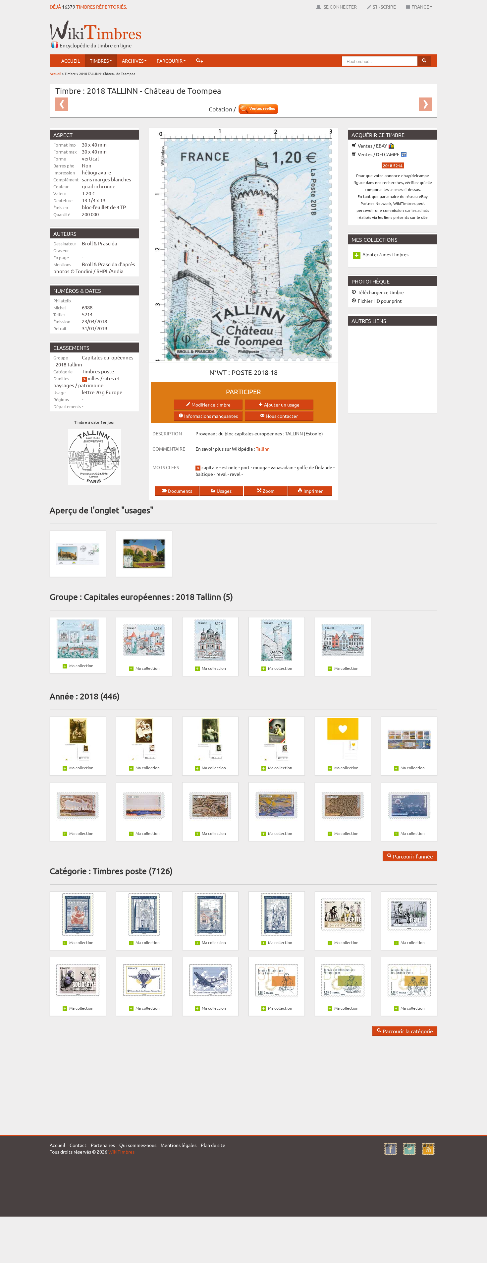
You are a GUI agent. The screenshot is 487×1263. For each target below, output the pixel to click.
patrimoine (90, 385)
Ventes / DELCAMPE (379, 154)
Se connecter (340, 7)
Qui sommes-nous (137, 1145)
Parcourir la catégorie (407, 1031)
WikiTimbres (121, 1152)
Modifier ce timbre (210, 405)
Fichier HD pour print (379, 301)
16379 (68, 7)
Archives (132, 61)
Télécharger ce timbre (380, 292)
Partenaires (103, 1145)
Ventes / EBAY (372, 146)
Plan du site (213, 1145)
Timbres (99, 61)
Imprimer (312, 491)
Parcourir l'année (412, 856)
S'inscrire (384, 7)
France (420, 7)
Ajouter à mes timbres (385, 254)
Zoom (268, 491)
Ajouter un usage (281, 405)
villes (93, 378)
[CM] (144, 553)
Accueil (70, 61)
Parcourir (170, 61)
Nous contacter (281, 416)
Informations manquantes (210, 416)
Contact (78, 1145)
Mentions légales (178, 1145)
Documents (179, 491)
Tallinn (263, 449)
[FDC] (77, 553)
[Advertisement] (316, 35)
